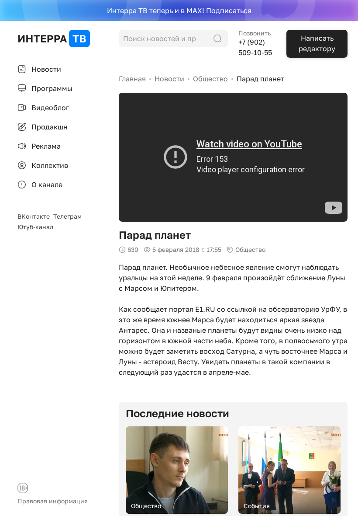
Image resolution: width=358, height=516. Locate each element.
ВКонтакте (33, 216)
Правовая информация (52, 501)
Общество (210, 78)
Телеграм (67, 216)
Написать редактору (317, 43)
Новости (169, 78)
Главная (132, 78)
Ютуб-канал (35, 226)
